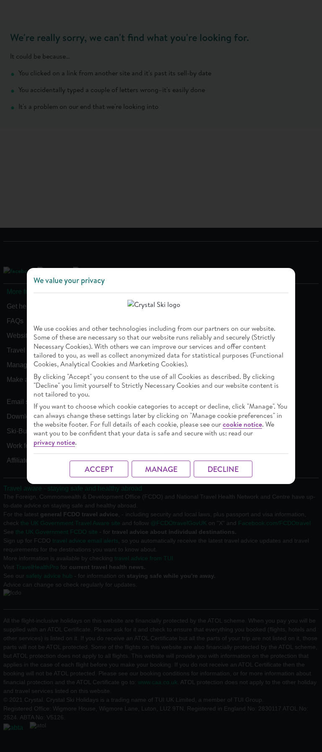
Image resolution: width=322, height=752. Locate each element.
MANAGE (161, 469)
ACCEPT (99, 469)
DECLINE (223, 469)
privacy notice (54, 442)
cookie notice (242, 424)
